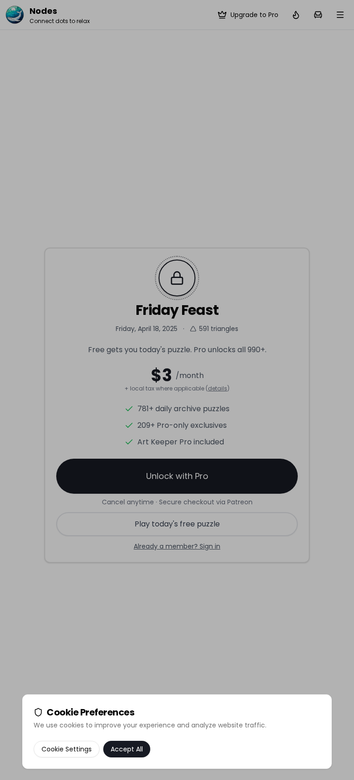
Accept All (127, 749)
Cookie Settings (66, 749)
